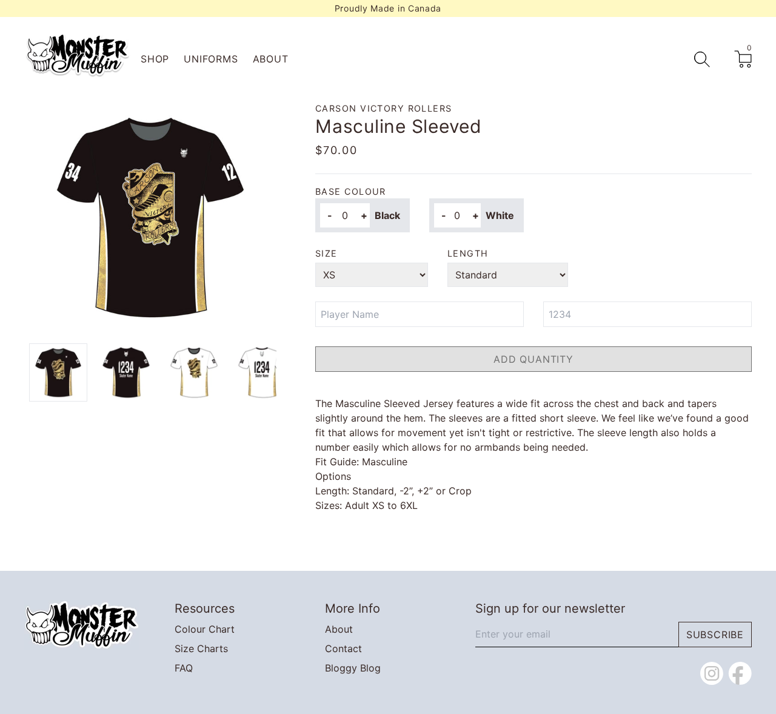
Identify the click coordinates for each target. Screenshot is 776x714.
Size (326, 253)
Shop (155, 59)
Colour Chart (205, 629)
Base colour (350, 191)
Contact (343, 648)
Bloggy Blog (353, 668)
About (271, 59)
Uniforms (211, 59)
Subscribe (715, 634)
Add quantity (533, 359)
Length (468, 253)
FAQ (184, 668)
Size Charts (201, 648)
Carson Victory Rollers (383, 108)
